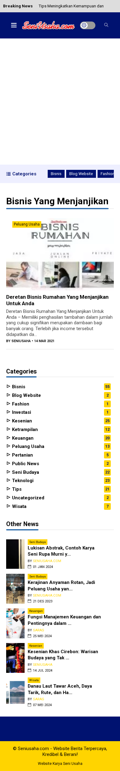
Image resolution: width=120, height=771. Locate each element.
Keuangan (22, 438)
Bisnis (56, 173)
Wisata (18, 506)
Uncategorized (27, 498)
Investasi (21, 412)
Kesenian (21, 421)
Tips (16, 489)
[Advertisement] (60, 102)
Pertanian (22, 455)
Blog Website (81, 173)
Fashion (108, 173)
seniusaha (21, 341)
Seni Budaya (25, 472)
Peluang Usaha (27, 224)
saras (38, 630)
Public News (25, 463)
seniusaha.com (47, 561)
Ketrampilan (24, 429)
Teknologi (22, 480)
